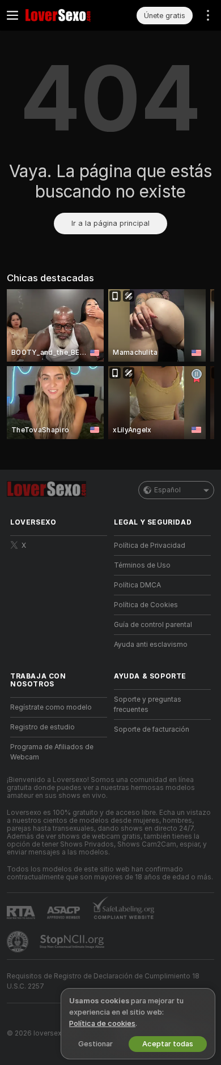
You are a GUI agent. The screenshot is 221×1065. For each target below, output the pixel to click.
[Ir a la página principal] (67, 15)
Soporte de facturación (151, 729)
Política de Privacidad (149, 545)
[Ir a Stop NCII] (73, 941)
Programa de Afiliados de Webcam (52, 752)
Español (167, 490)
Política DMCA (137, 585)
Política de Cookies (146, 605)
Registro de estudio (42, 727)
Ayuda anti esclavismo (151, 645)
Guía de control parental (153, 625)
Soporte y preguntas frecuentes (147, 704)
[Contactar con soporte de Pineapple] (19, 941)
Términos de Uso (142, 565)
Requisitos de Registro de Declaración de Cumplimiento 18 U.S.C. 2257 (103, 981)
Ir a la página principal (110, 223)
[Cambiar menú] (12, 15)
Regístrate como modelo (51, 707)
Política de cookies (102, 1023)
